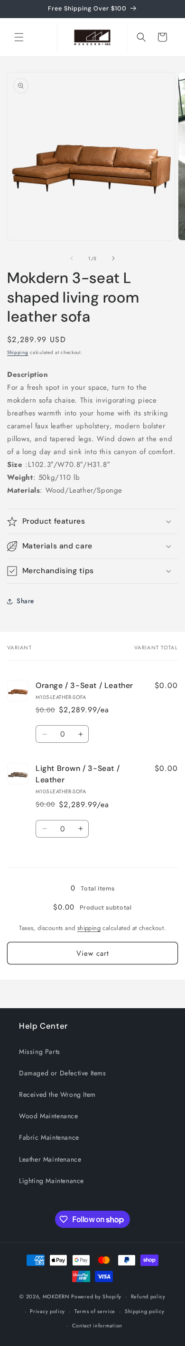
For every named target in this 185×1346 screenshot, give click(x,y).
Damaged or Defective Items (62, 1073)
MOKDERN (56, 1296)
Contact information (97, 1325)
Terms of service (94, 1311)
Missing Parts (39, 1051)
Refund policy (148, 1296)
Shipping (17, 352)
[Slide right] (113, 258)
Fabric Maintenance (49, 1137)
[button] (19, 37)
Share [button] (25, 601)
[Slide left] (71, 258)
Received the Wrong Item (57, 1094)
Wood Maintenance (48, 1116)
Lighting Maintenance (51, 1180)
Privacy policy (47, 1311)
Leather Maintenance (50, 1159)
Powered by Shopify (96, 1296)
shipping (89, 927)
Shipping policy (145, 1311)
